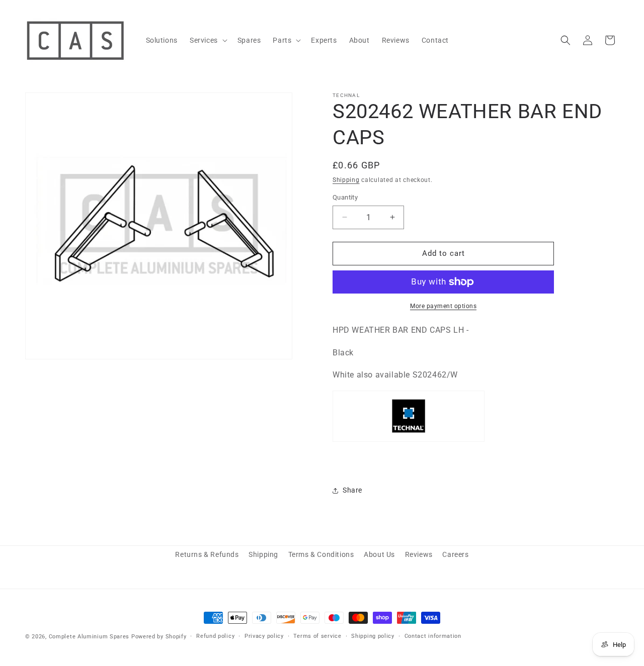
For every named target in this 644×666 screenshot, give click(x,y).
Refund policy (215, 636)
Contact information (433, 636)
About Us (379, 554)
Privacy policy (264, 636)
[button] (207, 40)
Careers (455, 554)
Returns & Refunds (206, 554)
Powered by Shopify (159, 636)
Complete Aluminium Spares (89, 636)
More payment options (443, 306)
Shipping (346, 179)
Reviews (419, 554)
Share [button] (352, 490)
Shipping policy (372, 636)
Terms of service (317, 636)
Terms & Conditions (321, 554)
